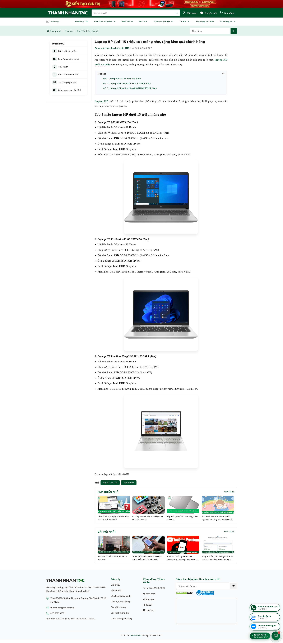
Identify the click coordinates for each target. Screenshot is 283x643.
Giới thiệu (115, 584)
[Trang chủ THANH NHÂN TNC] (67, 12)
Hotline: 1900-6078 (155, 588)
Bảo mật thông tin (120, 612)
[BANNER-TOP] (141, 4)
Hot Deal (143, 21)
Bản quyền (116, 590)
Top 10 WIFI (128, 482)
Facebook (150, 593)
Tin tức (182, 21)
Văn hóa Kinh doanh (121, 596)
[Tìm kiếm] (234, 31)
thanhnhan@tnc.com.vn (62, 607)
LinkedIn (149, 610)
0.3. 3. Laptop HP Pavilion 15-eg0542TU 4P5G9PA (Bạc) (130, 88)
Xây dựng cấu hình (205, 21)
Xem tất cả (229, 492)
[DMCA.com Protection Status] (184, 592)
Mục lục (160, 73)
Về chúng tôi (226, 21)
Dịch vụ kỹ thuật (162, 21)
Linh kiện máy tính (103, 21)
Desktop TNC (81, 21)
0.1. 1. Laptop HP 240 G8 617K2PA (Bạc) (122, 78)
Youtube (149, 599)
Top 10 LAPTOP (110, 482)
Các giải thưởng (118, 607)
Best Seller (127, 21)
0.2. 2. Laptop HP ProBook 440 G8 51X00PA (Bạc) (126, 83)
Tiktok (148, 605)
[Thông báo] (205, 592)
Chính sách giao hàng (121, 618)
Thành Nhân (135, 635)
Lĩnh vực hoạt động (120, 601)
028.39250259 (57, 613)
